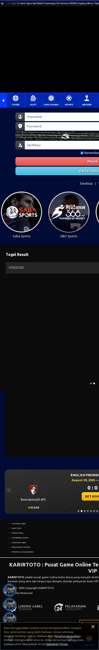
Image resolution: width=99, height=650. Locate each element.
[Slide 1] (78, 511)
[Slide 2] (81, 511)
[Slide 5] (91, 511)
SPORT (69, 104)
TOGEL (16, 104)
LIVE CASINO (51, 104)
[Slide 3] (85, 511)
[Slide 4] (88, 511)
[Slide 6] (94, 511)
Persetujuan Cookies (67, 636)
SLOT (33, 104)
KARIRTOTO (16, 577)
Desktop (86, 183)
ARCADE (87, 104)
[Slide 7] (97, 511)
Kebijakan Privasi (57, 644)
